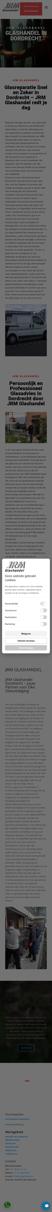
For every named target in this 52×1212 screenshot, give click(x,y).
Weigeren (26, 633)
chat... (46, 1206)
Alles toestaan (26, 647)
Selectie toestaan (26, 640)
